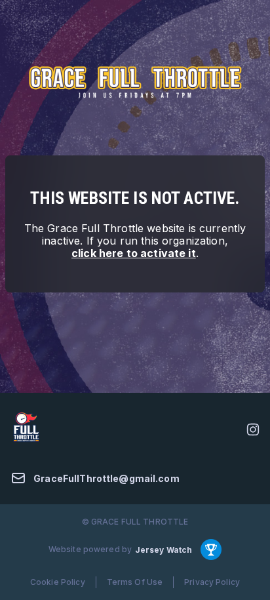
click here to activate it (133, 253)
